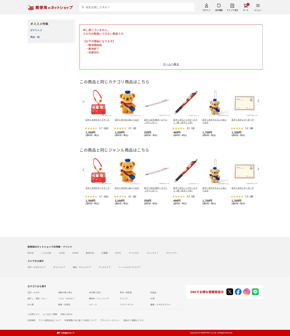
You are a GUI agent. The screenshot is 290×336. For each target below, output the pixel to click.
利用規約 (32, 320)
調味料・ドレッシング (99, 298)
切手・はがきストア (37, 267)
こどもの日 (46, 252)
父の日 (62, 252)
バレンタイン (152, 252)
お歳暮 (105, 252)
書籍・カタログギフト (160, 304)
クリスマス (134, 252)
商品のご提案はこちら (134, 320)
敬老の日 (90, 252)
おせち (118, 252)
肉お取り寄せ (95, 292)
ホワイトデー (172, 252)
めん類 (31, 304)
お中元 (75, 252)
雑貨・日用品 (64, 304)
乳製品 (153, 292)
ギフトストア (59, 267)
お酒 (152, 298)
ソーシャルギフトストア (129, 267)
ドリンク (124, 298)
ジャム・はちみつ (66, 298)
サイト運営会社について (50, 320)
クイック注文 (232, 10)
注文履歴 (219, 10)
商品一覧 (35, 37)
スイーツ (93, 304)
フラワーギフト (127, 304)
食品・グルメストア (82, 267)
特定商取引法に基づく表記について (80, 320)
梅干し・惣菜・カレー (38, 298)
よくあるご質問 (50, 314)
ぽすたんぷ (36, 30)
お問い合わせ (66, 314)
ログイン (206, 10)
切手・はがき (34, 292)
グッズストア (105, 267)
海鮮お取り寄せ (65, 292)
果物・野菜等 (126, 292)
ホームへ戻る (171, 64)
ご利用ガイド (34, 314)
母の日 (31, 252)
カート (246, 10)
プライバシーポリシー (110, 320)
